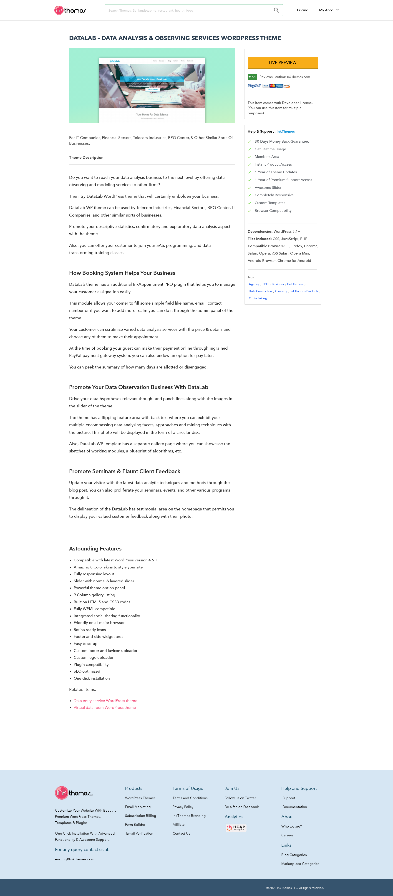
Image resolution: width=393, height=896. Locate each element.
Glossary (281, 291)
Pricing (302, 10)
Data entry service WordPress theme (105, 700)
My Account (329, 10)
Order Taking (258, 298)
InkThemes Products (304, 291)
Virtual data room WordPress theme (105, 707)
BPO (265, 284)
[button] (283, 62)
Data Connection (260, 291)
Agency (254, 284)
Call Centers (295, 284)
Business (278, 284)
